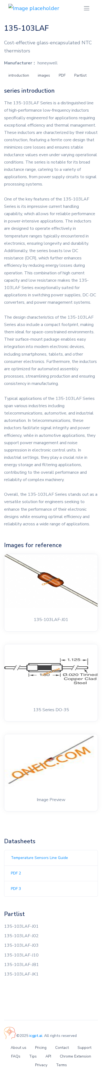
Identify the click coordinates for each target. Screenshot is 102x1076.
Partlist (80, 75)
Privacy (41, 1065)
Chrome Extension (75, 1056)
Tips (33, 1056)
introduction (18, 75)
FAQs (15, 1056)
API (48, 1056)
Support (84, 1047)
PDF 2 (16, 873)
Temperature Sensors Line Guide (39, 857)
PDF (62, 75)
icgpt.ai (35, 1035)
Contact (62, 1047)
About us (18, 1047)
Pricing (41, 1047)
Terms (61, 1065)
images (44, 75)
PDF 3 (16, 888)
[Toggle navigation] (87, 8)
